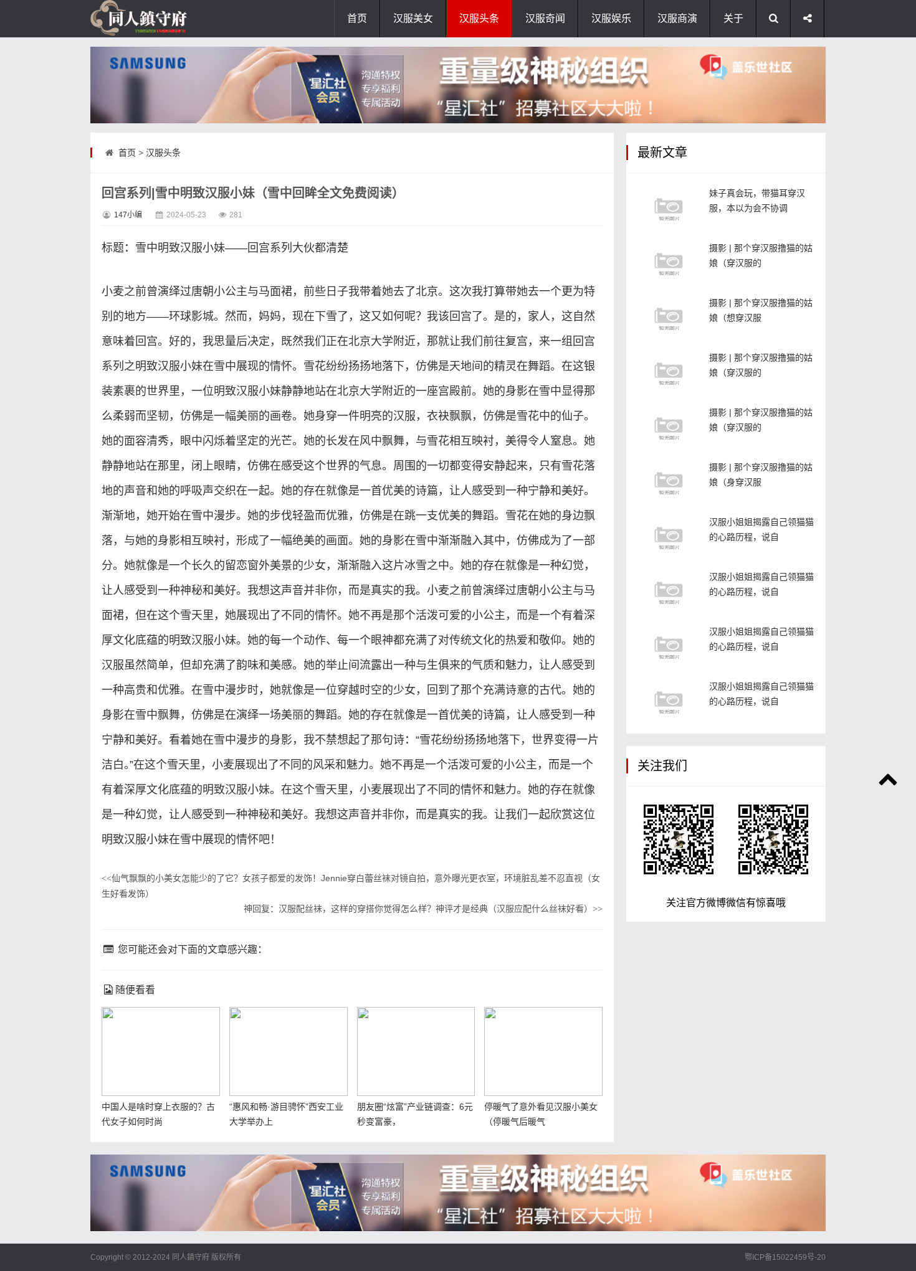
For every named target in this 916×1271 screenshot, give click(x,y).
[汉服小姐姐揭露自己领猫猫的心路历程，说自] (668, 537)
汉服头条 (479, 18)
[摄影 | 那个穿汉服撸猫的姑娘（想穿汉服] (668, 318)
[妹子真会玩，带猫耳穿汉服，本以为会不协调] (668, 209)
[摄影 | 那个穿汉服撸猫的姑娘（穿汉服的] (668, 263)
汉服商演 (677, 18)
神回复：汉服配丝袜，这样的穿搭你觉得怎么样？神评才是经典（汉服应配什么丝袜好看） (423, 909)
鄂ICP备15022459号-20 (785, 1257)
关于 (733, 18)
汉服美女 (413, 18)
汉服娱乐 (611, 18)
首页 (357, 18)
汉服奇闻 (545, 18)
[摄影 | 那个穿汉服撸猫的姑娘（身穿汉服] (668, 483)
